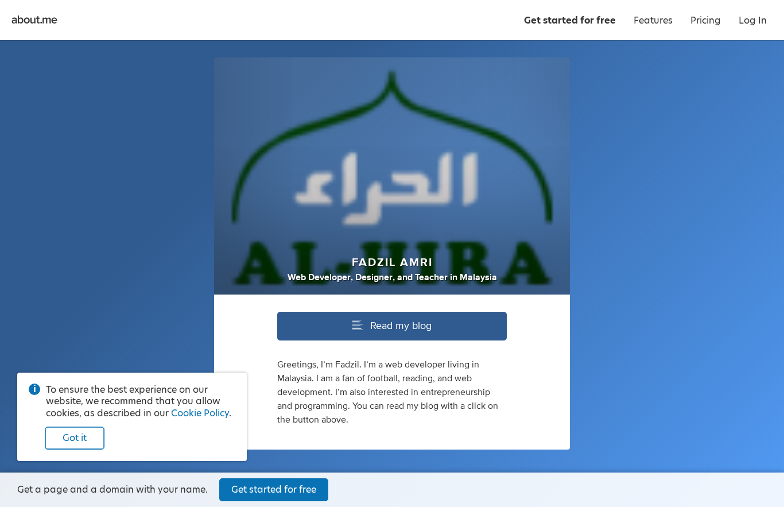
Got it (75, 437)
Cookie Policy (200, 413)
